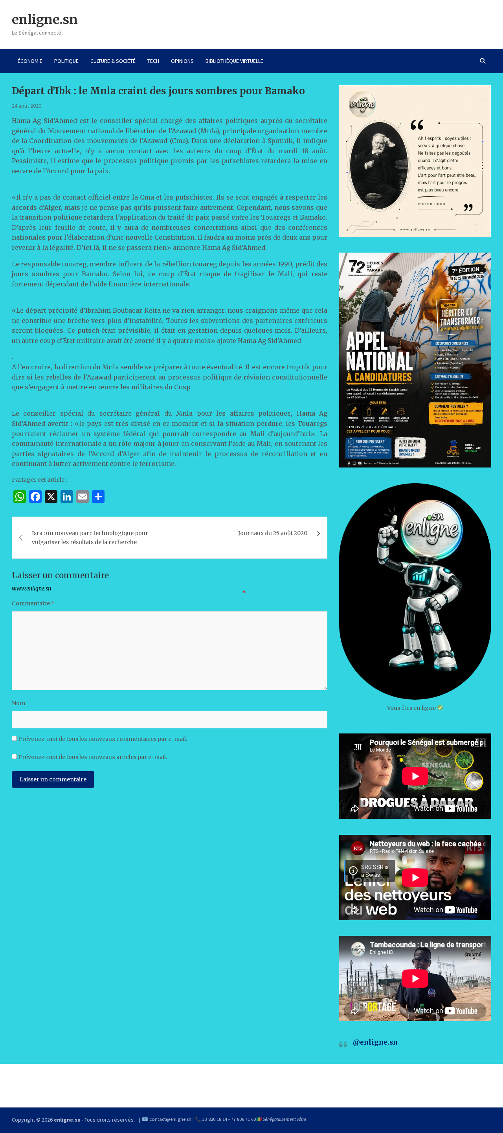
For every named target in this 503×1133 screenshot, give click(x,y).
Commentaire (33, 603)
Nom (18, 703)
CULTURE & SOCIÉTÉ (113, 60)
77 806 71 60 (243, 1119)
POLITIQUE (66, 60)
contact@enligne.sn (170, 1119)
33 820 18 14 (214, 1119)
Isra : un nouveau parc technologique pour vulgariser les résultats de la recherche (90, 537)
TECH (153, 60)
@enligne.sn (375, 1042)
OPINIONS (182, 60)
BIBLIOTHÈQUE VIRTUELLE (234, 60)
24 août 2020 (26, 105)
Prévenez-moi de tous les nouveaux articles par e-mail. (92, 757)
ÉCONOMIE (30, 60)
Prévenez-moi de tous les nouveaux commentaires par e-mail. (102, 738)
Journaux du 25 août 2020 (272, 533)
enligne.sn (45, 20)
